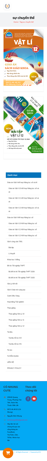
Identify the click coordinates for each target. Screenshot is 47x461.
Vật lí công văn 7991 (14, 241)
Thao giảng (11, 308)
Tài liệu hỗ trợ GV (15, 338)
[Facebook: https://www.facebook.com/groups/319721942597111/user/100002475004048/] (28, 401)
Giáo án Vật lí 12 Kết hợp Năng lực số (23, 235)
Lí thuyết (12, 253)
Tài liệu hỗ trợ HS (15, 344)
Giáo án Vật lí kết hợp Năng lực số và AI (22, 182)
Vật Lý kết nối (12, 284)
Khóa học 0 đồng (13, 260)
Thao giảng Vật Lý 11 (16, 320)
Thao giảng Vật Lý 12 (16, 326)
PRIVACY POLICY (14, 368)
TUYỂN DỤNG (13, 356)
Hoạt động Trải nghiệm (15, 302)
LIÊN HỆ (10, 362)
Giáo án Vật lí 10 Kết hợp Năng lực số (23, 223)
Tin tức (9, 350)
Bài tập (11, 247)
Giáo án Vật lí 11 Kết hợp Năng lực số (23, 229)
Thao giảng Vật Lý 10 (16, 314)
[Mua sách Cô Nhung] (8, 453)
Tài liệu (9, 332)
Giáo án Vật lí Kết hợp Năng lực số (20, 217)
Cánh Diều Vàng (13, 296)
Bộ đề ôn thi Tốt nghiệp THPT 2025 (22, 278)
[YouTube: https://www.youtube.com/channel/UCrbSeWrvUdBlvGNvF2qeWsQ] (34, 401)
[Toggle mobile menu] (43, 5)
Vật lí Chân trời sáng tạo (16, 290)
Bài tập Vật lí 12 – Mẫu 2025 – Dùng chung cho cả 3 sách (23, 124)
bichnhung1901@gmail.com (14, 420)
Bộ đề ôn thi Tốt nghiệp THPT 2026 (22, 272)
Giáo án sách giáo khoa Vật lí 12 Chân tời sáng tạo (23, 57)
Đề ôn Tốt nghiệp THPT (16, 266)
